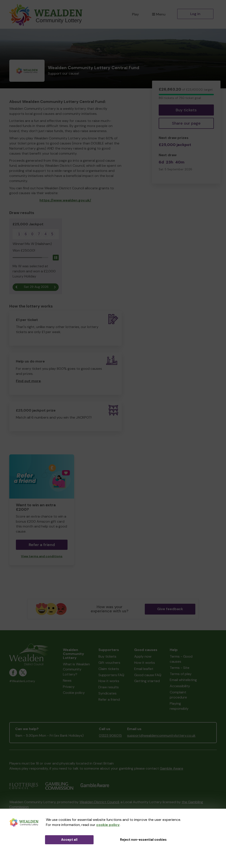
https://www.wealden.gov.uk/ (65, 200)
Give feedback (170, 609)
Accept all (69, 840)
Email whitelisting (183, 679)
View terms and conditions (41, 556)
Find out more (28, 381)
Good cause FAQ (147, 675)
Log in (195, 13)
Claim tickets (108, 668)
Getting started (147, 681)
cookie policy (108, 824)
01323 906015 (110, 735)
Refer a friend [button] (42, 544)
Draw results (108, 687)
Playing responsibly (179, 706)
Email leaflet (143, 668)
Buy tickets (186, 110)
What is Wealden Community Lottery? (76, 669)
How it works (108, 681)
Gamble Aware (171, 768)
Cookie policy (74, 692)
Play (135, 14)
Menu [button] (161, 14)
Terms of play (181, 674)
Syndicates (107, 693)
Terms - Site (179, 667)
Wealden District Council (99, 802)
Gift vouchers (109, 662)
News (67, 680)
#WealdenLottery (22, 681)
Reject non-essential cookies (143, 840)
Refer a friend (109, 699)
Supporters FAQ (111, 675)
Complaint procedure (178, 695)
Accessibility (180, 686)
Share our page (186, 123)
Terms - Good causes (181, 659)
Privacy (69, 686)
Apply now (142, 656)
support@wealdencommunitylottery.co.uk (161, 735)
